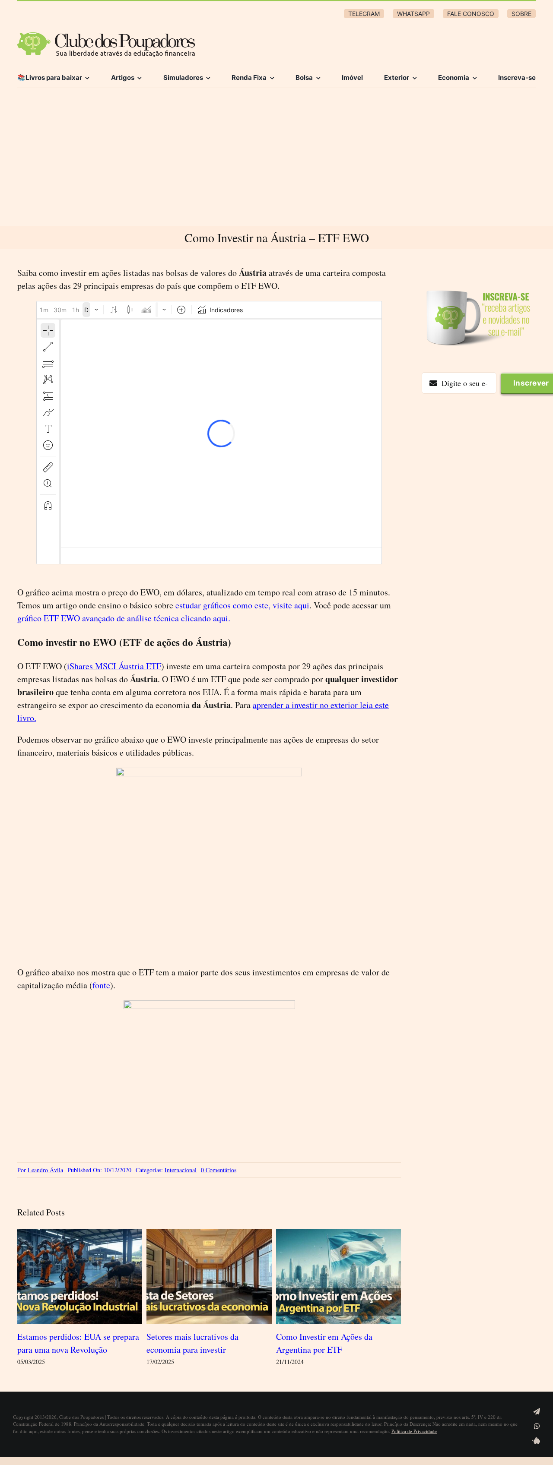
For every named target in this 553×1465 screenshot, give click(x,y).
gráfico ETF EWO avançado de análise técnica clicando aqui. (123, 618)
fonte (101, 985)
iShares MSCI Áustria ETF (114, 666)
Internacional (181, 1170)
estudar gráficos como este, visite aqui (242, 605)
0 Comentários (218, 1170)
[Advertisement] (276, 161)
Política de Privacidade (414, 1431)
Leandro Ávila (45, 1170)
